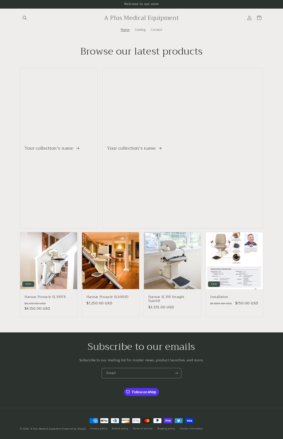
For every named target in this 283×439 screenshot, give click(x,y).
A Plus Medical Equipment (46, 429)
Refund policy (120, 428)
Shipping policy (166, 428)
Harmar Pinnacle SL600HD (107, 297)
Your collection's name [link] (50, 148)
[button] (25, 18)
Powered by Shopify (74, 429)
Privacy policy (98, 428)
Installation (219, 297)
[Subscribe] (176, 373)
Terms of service (143, 428)
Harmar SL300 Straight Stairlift (166, 299)
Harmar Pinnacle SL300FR (45, 297)
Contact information (191, 428)
